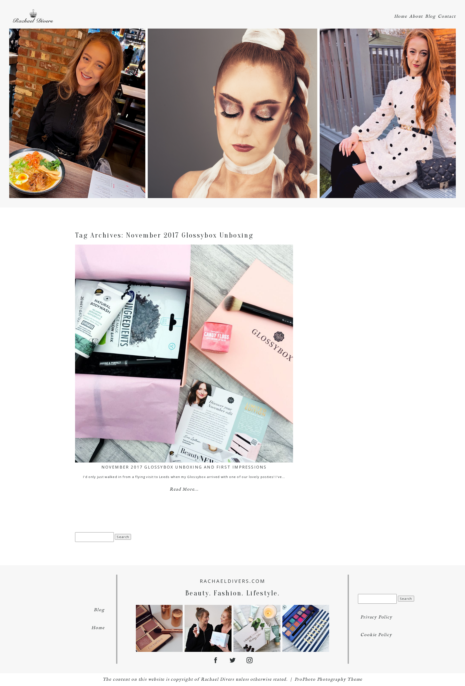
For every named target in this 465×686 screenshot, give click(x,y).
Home (400, 16)
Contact (447, 16)
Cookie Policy (376, 635)
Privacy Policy (376, 617)
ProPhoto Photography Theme (328, 679)
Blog (430, 16)
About (416, 16)
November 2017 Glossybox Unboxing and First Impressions (184, 467)
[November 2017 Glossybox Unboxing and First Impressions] (184, 353)
